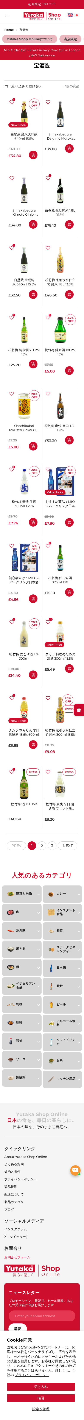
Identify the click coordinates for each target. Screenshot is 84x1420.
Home (9, 30)
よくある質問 (14, 1164)
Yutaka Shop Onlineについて (30, 39)
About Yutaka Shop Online (25, 1157)
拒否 (40, 1398)
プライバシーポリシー (32, 1375)
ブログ (9, 1209)
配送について (14, 1194)
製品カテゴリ (14, 1202)
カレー (61, 893)
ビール (61, 1004)
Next (68, 846)
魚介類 (21, 930)
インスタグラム (15, 1229)
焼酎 (60, 986)
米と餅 (21, 948)
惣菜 (60, 931)
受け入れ (41, 1386)
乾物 (19, 1004)
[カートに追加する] (33, 155)
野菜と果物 (24, 893)
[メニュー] (7, 16)
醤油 (19, 1041)
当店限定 (70, 39)
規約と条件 (12, 1172)
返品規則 (10, 1187)
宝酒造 (23, 30)
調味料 (21, 1077)
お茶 (60, 1060)
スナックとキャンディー (66, 949)
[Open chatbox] (75, 1170)
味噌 (19, 1022)
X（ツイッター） (16, 1237)
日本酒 (61, 967)
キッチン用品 (66, 1079)
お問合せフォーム (17, 1257)
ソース (21, 1059)
